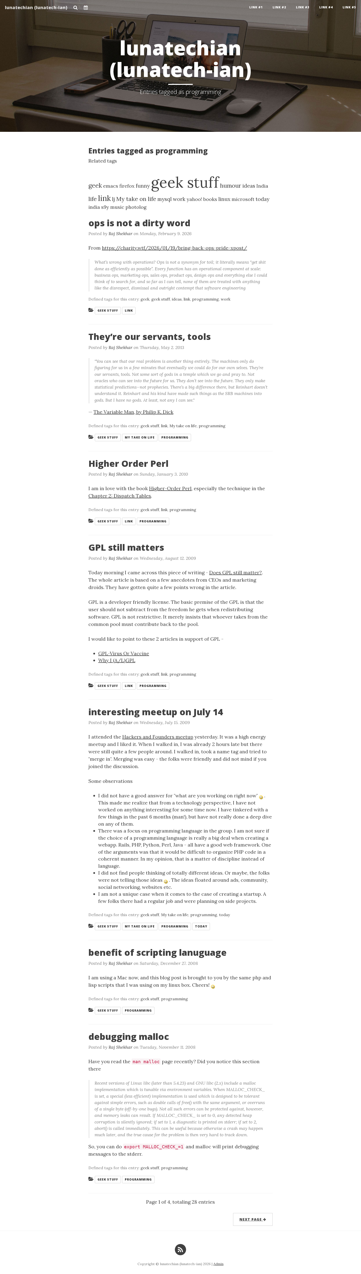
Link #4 (326, 7)
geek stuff (185, 182)
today (262, 199)
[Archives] (86, 6)
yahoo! (194, 199)
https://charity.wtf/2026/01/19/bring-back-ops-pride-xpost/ (174, 248)
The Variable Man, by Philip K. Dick (133, 412)
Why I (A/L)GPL (116, 660)
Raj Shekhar (120, 233)
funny (143, 185)
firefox (127, 186)
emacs (110, 186)
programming (205, 299)
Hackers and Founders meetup (157, 737)
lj (113, 199)
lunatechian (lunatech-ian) (36, 7)
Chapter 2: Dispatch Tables (119, 496)
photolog (135, 207)
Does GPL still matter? (235, 572)
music (117, 207)
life (92, 198)
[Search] (76, 6)
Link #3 (302, 7)
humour (230, 185)
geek (95, 185)
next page (251, 1219)
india (94, 207)
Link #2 (279, 7)
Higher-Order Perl (170, 488)
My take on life (136, 198)
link (104, 198)
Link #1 (256, 7)
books (210, 199)
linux (224, 199)
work (179, 199)
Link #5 (349, 7)
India (262, 186)
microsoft (243, 199)
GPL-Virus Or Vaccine (123, 653)
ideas (248, 185)
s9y (105, 207)
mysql (164, 199)
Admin (218, 1264)
